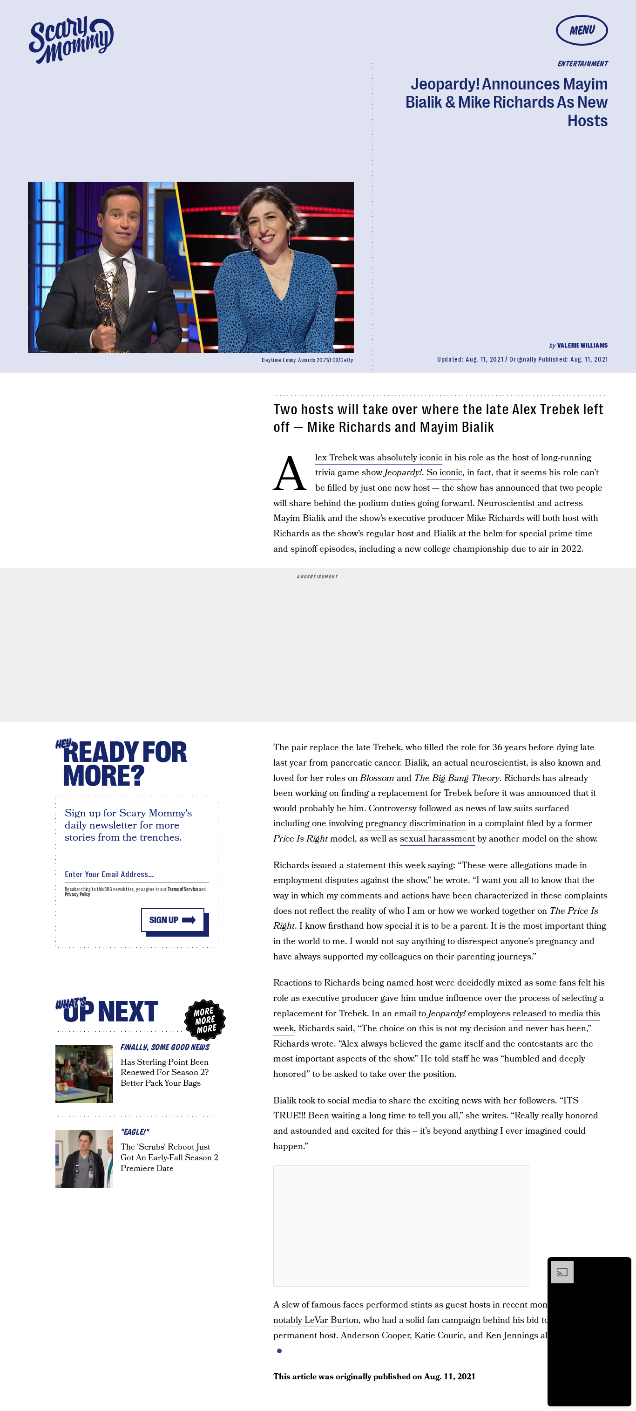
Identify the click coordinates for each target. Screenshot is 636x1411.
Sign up (163, 920)
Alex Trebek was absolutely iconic (378, 458)
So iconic (444, 472)
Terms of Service (183, 889)
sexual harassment (437, 839)
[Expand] (557, 1265)
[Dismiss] (621, 1265)
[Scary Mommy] (71, 39)
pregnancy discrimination (415, 823)
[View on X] (401, 1226)
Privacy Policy (78, 894)
